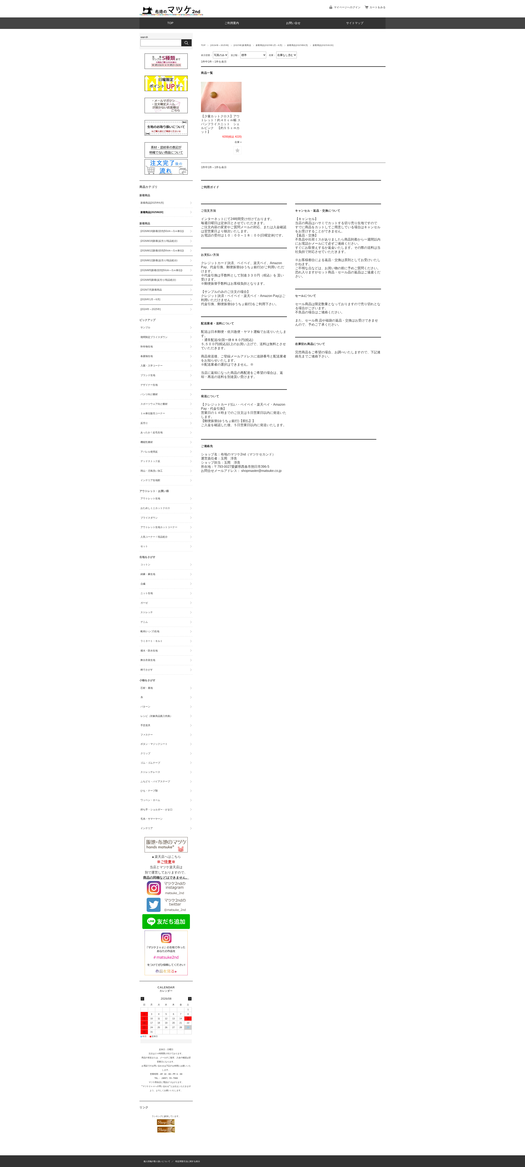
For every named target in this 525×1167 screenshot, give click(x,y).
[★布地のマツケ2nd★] (171, 14)
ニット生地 (146, 593)
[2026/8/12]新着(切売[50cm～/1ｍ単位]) (162, 250)
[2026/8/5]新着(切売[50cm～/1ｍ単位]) (161, 270)
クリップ (145, 753)
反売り (144, 423)
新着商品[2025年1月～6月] (269, 45)
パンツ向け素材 (149, 394)
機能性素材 (146, 442)
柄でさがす (146, 669)
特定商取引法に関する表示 (187, 1161)
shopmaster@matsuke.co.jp (261, 470)
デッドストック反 (150, 461)
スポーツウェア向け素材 (154, 404)
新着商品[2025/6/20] (151, 212)
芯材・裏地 (146, 688)
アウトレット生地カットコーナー (158, 527)
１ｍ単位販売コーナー (152, 413)
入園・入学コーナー (151, 365)
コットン (145, 564)
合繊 (142, 583)
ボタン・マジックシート (154, 744)
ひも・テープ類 (149, 790)
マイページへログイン (347, 7)
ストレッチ (146, 612)
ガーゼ (144, 602)
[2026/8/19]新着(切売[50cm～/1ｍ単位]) (162, 231)
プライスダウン (149, 517)
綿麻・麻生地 (147, 574)
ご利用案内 (232, 23)
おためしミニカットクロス (155, 508)
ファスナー (146, 734)
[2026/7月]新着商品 (151, 289)
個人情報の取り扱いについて (157, 1161)
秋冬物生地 (146, 346)
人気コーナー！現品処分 (154, 536)
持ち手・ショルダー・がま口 (156, 809)
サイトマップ (354, 23)
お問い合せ (293, 23)
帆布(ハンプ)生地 (149, 631)
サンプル (145, 327)
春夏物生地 (146, 356)
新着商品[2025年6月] (297, 45)
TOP (170, 23)
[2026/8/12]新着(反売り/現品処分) (158, 260)
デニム (144, 622)
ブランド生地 (147, 375)
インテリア (146, 828)
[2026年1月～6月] (150, 299)
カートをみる (378, 7)
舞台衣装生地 (147, 660)
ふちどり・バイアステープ (155, 781)
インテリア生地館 (150, 480)
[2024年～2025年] (219, 45)
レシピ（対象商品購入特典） (156, 716)
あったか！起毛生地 (151, 432)
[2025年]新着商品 (242, 45)
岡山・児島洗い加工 (151, 470)
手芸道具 (145, 725)
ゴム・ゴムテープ (150, 762)
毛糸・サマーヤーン (151, 818)
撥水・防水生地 (149, 650)
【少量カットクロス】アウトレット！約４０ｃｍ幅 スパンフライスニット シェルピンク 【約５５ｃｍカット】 (221, 123)
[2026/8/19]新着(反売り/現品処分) (158, 241)
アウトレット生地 (150, 498)
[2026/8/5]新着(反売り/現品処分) (158, 279)
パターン (145, 706)
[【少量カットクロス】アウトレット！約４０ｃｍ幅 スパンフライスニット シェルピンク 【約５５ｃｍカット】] (221, 97)
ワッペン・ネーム (150, 800)
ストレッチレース (150, 772)
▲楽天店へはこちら (166, 856)
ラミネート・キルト (151, 641)
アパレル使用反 (149, 451)
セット (144, 546)
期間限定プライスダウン (154, 337)
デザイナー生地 (149, 384)
